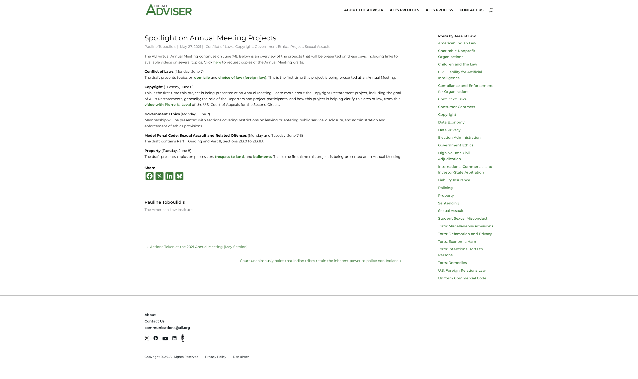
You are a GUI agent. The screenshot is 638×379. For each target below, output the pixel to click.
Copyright (244, 46)
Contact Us (471, 10)
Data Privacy (449, 130)
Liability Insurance (454, 180)
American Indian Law (457, 43)
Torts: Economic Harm (458, 241)
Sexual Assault (317, 46)
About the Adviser (363, 10)
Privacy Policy (215, 357)
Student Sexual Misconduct (462, 218)
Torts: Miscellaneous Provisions (465, 226)
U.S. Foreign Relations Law (462, 270)
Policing (445, 188)
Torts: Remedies (452, 262)
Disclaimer (241, 357)
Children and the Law (457, 64)
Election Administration (459, 137)
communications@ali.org (167, 327)
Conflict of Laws (220, 46)
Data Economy (451, 122)
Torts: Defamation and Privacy (465, 234)
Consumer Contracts (456, 107)
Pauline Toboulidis (160, 46)
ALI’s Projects (404, 10)
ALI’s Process (439, 10)
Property (446, 195)
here (217, 62)
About (150, 315)
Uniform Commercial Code (462, 278)
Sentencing (448, 203)
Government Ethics (272, 46)
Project (296, 46)
